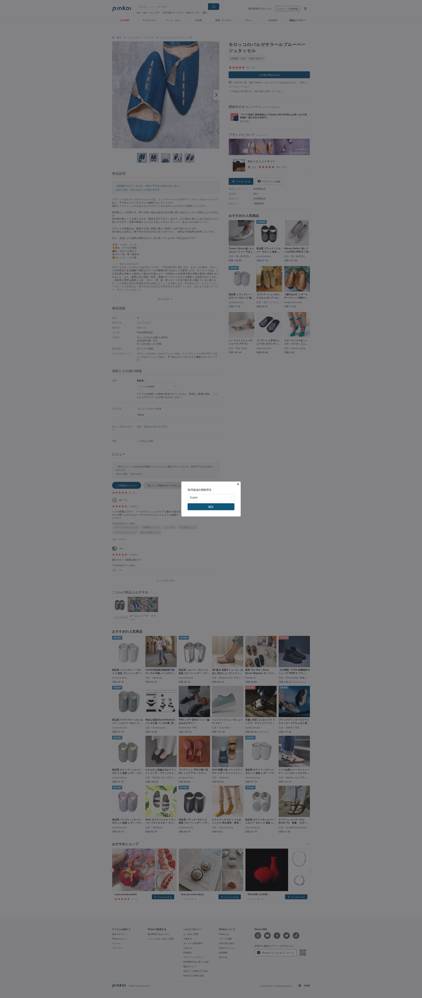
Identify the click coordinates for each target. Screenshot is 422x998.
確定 (211, 507)
